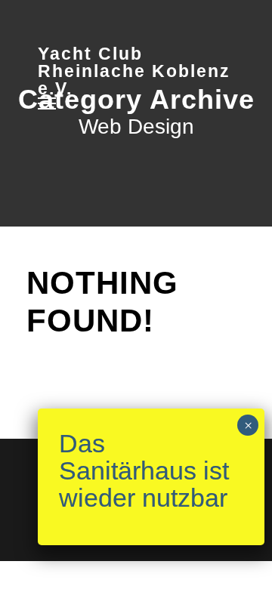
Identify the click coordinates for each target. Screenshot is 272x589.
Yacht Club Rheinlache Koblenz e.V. (134, 71)
